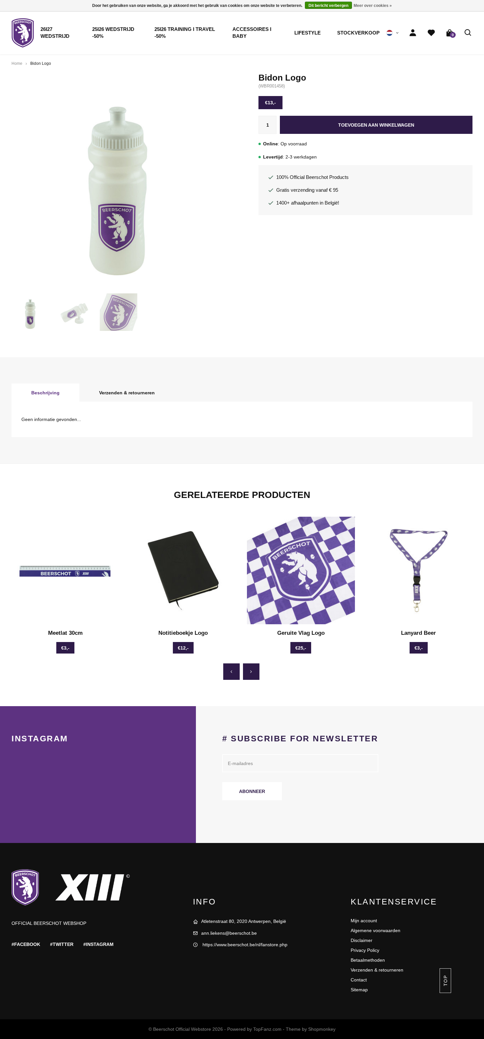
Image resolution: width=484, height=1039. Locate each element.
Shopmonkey (322, 1029)
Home (17, 63)
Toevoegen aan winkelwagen (376, 125)
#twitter (61, 944)
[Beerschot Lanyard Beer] (419, 571)
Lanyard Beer (418, 633)
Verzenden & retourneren (127, 392)
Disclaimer (361, 940)
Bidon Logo (40, 63)
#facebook (26, 944)
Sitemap (359, 989)
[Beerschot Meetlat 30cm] (66, 571)
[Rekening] (413, 33)
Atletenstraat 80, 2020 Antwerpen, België (243, 921)
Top (445, 980)
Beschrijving (45, 392)
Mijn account (364, 920)
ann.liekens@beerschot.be (229, 933)
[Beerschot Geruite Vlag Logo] (301, 571)
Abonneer (252, 791)
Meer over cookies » (373, 5)
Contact (359, 979)
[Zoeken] (468, 33)
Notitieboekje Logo (183, 633)
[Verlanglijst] (431, 33)
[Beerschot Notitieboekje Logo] (183, 571)
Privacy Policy (365, 950)
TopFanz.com (267, 1029)
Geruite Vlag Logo (301, 633)
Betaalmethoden (368, 960)
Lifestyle (307, 33)
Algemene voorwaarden (375, 930)
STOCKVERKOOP (358, 33)
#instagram (98, 944)
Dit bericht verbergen (328, 5)
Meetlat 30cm (65, 633)
